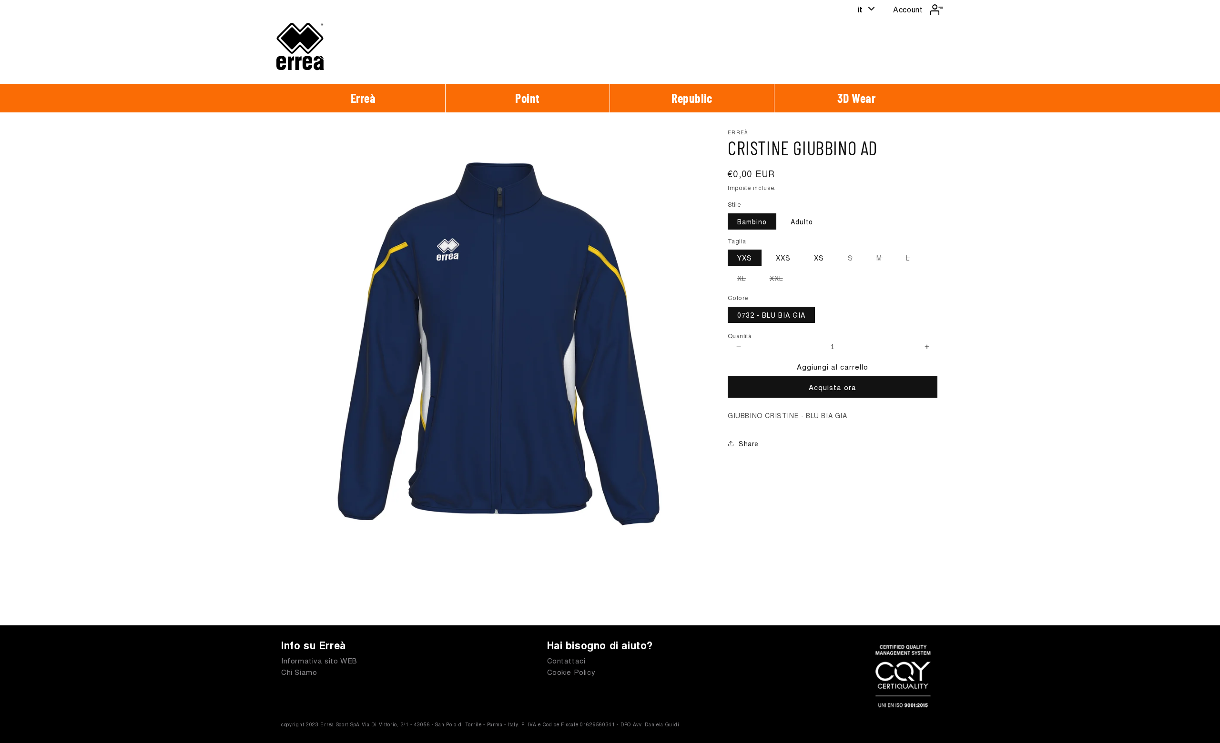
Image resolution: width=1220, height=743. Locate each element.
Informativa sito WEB (319, 660)
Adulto (802, 221)
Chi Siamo (299, 672)
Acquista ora (832, 387)
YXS (744, 257)
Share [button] (749, 443)
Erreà (363, 97)
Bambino (752, 221)
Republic (691, 97)
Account (908, 9)
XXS (783, 257)
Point (527, 97)
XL (746, 279)
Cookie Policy (571, 672)
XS (819, 257)
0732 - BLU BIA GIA (771, 315)
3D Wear (856, 97)
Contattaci (566, 660)
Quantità (740, 335)
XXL (781, 279)
